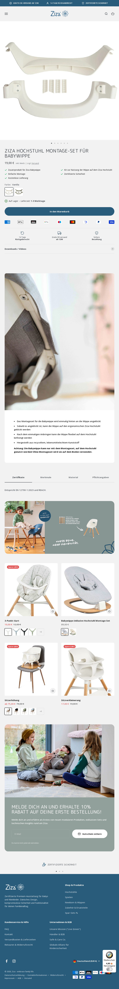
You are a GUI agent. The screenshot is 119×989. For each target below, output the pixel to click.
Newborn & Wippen (75, 902)
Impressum (10, 978)
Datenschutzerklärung (15, 975)
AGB (19, 978)
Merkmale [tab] (45, 477)
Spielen (69, 897)
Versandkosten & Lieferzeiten (20, 939)
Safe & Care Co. (58, 939)
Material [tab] (73, 477)
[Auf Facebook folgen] (7, 961)
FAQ (7, 929)
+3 (41, 711)
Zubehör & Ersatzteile (76, 907)
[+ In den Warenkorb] (52, 611)
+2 (41, 632)
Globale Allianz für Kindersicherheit (59, 946)
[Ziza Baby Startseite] (28, 887)
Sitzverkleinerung (71, 700)
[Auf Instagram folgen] (14, 961)
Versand (35, 163)
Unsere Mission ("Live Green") (65, 929)
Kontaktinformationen (37, 975)
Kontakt (9, 934)
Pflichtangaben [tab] (100, 477)
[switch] (109, 969)
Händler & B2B (57, 934)
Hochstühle (71, 892)
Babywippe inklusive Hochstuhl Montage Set (85, 620)
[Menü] (114, 951)
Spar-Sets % (71, 912)
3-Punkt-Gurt (12, 620)
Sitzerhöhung (12, 700)
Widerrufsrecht (57, 975)
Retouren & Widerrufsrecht (19, 944)
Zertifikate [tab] (18, 477)
